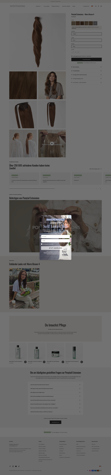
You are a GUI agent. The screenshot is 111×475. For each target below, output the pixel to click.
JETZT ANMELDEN (55, 248)
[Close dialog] (70, 217)
